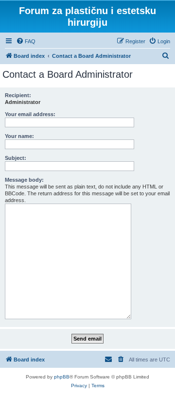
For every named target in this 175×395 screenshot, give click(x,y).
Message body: (24, 180)
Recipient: (18, 95)
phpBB (62, 376)
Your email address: (30, 114)
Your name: (19, 136)
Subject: (15, 158)
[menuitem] (25, 41)
